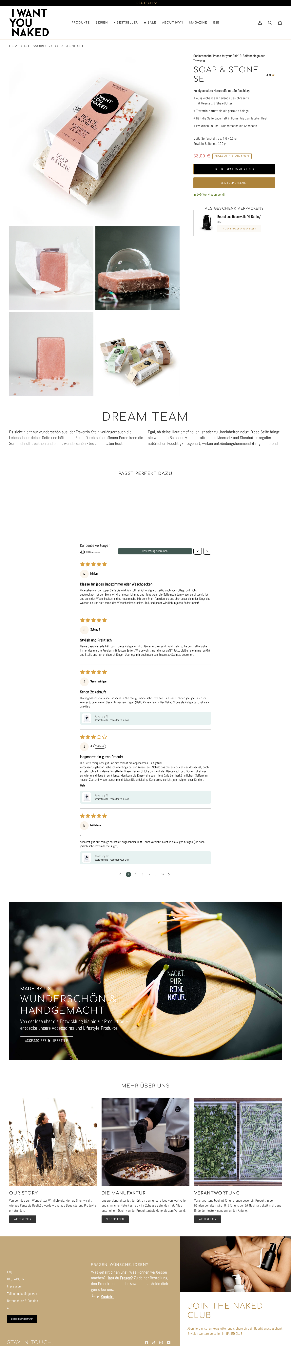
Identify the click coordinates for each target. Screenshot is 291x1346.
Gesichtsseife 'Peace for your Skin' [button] (111, 720)
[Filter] (197, 551)
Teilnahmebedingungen (22, 1293)
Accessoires (36, 46)
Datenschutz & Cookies (22, 1301)
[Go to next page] (170, 874)
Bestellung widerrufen (22, 1318)
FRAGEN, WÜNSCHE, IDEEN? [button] (119, 1265)
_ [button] (8, 1265)
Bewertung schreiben (154, 551)
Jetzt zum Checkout (234, 183)
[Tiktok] (153, 1342)
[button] (81, 22)
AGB (9, 1308)
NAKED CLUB (234, 1333)
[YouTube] (168, 1342)
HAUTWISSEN (15, 1279)
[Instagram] (161, 1342)
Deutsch (144, 3)
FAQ (9, 1272)
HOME (14, 46)
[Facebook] (146, 1342)
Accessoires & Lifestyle (46, 1040)
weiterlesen (22, 1219)
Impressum (14, 1286)
